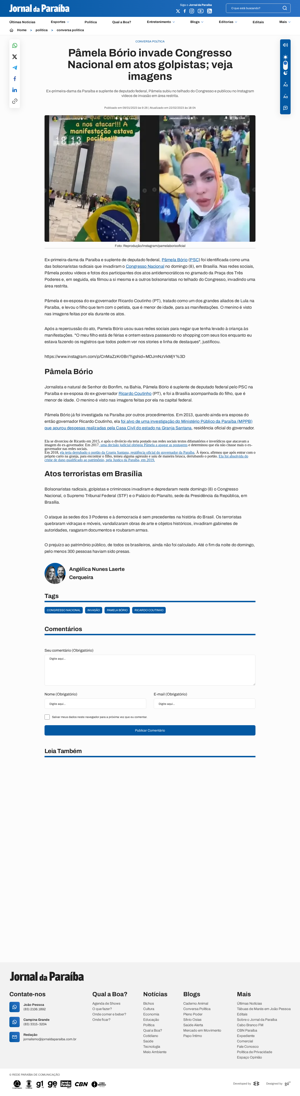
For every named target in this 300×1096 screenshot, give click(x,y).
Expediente (246, 1036)
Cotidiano (150, 1036)
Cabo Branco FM (250, 1025)
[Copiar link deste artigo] (14, 101)
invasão (93, 610)
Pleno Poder (192, 1014)
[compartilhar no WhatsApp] (14, 46)
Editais (258, 22)
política (42, 30)
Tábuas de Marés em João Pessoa (264, 1009)
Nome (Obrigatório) (61, 694)
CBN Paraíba (247, 1030)
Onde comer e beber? (109, 1014)
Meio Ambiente (154, 1052)
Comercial (245, 1041)
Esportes (58, 22)
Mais (283, 22)
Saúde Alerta (193, 1025)
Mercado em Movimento (202, 1030)
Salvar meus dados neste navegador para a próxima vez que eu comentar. (99, 717)
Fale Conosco (248, 1046)
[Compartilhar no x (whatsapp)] (14, 57)
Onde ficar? (101, 1020)
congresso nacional (63, 610)
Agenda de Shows (106, 1003)
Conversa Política (196, 1009)
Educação (151, 1020)
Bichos (148, 1003)
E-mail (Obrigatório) (170, 694)
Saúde (148, 1041)
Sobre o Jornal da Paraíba (257, 1020)
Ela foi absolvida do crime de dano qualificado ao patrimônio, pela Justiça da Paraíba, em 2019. (146, 458)
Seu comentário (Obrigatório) (69, 650)
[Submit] (285, 8)
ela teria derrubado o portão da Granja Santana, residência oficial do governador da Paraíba (127, 452)
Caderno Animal (195, 1003)
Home (21, 30)
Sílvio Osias (192, 1020)
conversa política (70, 30)
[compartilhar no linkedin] (14, 90)
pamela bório (117, 610)
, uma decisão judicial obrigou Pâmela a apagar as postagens (143, 445)
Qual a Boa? (121, 22)
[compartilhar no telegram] (14, 68)
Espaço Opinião (249, 1057)
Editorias (226, 22)
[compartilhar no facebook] (15, 79)
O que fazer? (102, 1009)
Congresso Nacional (145, 266)
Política (91, 22)
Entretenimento (159, 22)
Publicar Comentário (150, 730)
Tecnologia (151, 1046)
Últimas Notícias (22, 22)
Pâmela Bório (175, 259)
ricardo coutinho (149, 610)
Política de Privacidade (254, 1052)
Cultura (148, 1009)
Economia (151, 1014)
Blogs (195, 22)
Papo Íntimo (192, 1036)
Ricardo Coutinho (135, 393)
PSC (194, 259)
